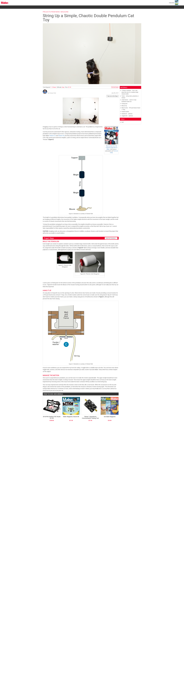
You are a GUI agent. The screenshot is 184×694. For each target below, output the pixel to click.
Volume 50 (61, 135)
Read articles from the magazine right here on (111, 147)
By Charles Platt (52, 93)
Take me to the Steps (112, 96)
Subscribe (171, 3)
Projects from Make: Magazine (55, 12)
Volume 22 (52, 135)
